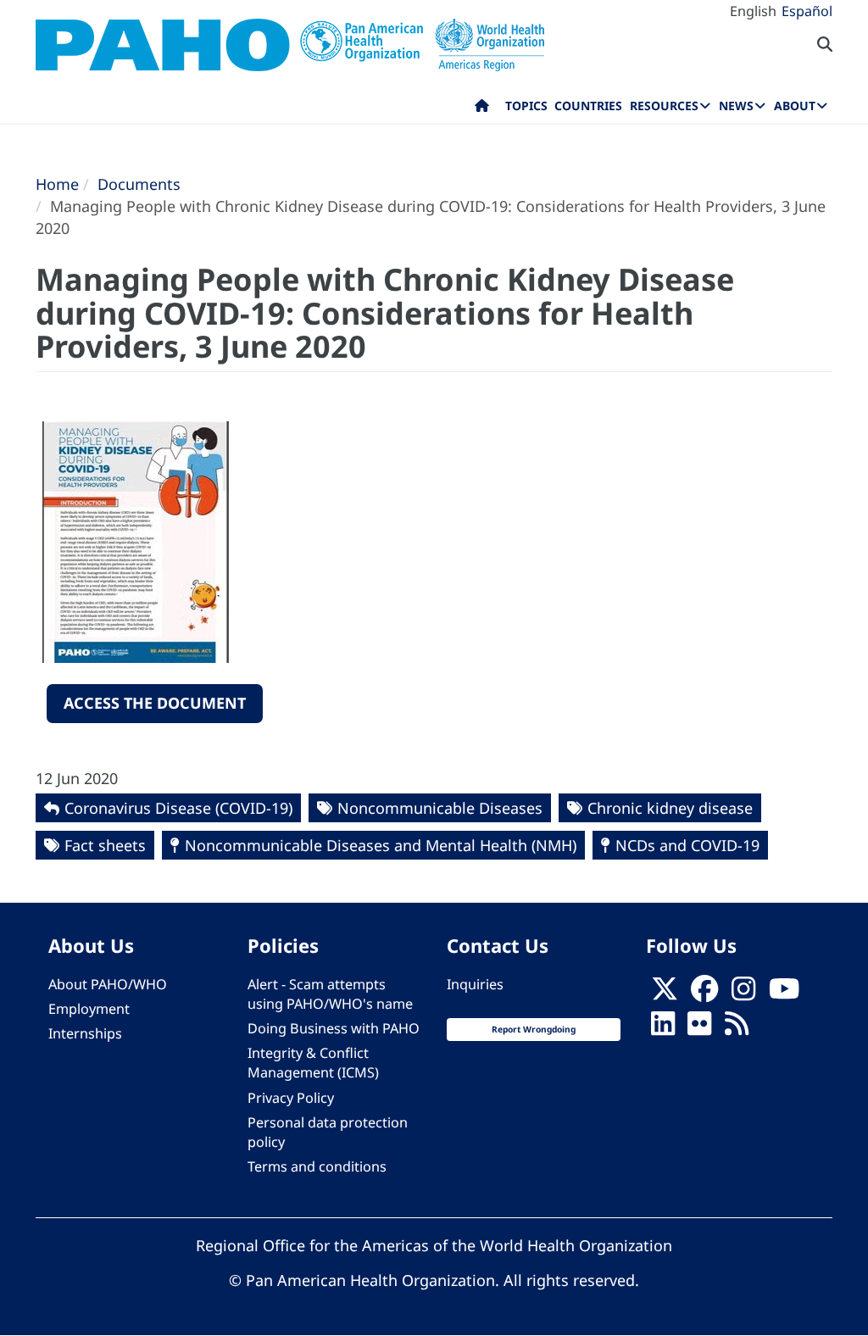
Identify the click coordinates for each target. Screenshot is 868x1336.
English (753, 11)
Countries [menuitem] (588, 105)
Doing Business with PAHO (334, 1028)
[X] (664, 993)
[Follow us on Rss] (736, 1028)
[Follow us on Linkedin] (663, 1028)
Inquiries (475, 984)
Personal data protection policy (328, 1132)
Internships (85, 1033)
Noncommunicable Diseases (439, 808)
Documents (139, 184)
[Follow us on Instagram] (743, 993)
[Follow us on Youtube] (784, 993)
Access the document (155, 703)
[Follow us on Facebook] (704, 993)
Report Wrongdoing (534, 1029)
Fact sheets (105, 845)
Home (57, 184)
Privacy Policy (291, 1097)
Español (807, 11)
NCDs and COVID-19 (687, 845)
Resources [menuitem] (664, 105)
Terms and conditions (317, 1166)
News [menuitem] (736, 105)
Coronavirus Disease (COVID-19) (178, 808)
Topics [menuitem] (526, 105)
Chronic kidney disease (670, 808)
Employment (89, 1008)
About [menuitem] (794, 105)
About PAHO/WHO (107, 984)
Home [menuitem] (482, 109)
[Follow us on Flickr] (699, 1028)
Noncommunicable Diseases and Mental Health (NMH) (380, 845)
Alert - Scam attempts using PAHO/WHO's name (330, 994)
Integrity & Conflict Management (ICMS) (313, 1063)
